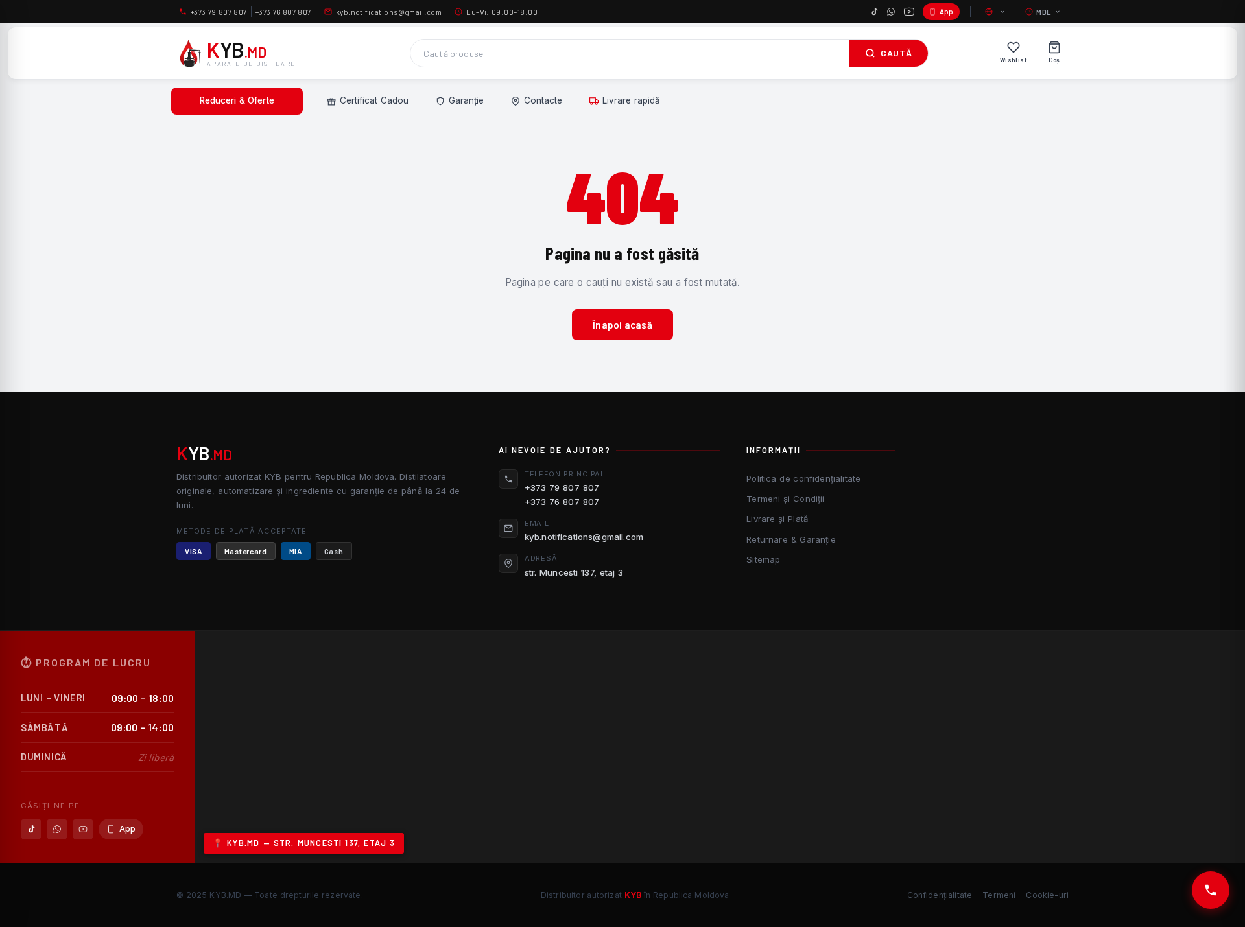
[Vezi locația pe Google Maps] (720, 747)
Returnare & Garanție (790, 539)
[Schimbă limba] (996, 12)
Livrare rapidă (631, 100)
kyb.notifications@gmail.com (389, 11)
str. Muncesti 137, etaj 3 (574, 572)
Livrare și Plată (777, 518)
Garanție (466, 100)
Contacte (543, 100)
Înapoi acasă (622, 325)
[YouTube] (909, 12)
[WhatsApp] (890, 11)
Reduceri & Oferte (237, 100)
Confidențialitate (940, 895)
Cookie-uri (1047, 895)
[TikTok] (874, 11)
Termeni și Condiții (785, 498)
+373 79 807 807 (219, 11)
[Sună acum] (1210, 890)
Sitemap (763, 559)
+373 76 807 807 (283, 11)
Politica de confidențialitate (803, 478)
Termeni (998, 895)
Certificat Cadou (374, 100)
